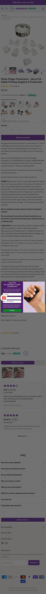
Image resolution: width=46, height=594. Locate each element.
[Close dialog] (43, 283)
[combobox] (4, 301)
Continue (12, 310)
